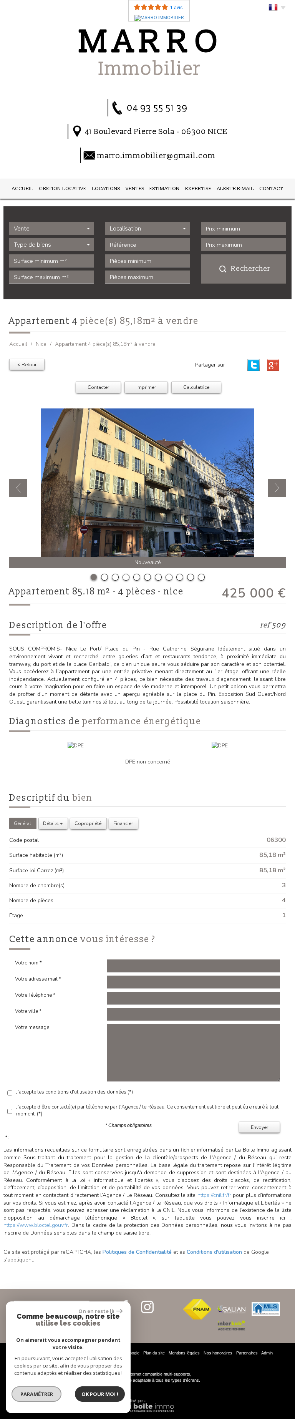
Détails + (53, 823)
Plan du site (154, 1353)
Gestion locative (62, 189)
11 (201, 577)
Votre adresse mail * (38, 979)
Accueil (22, 189)
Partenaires (247, 1353)
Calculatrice (196, 387)
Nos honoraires (218, 1353)
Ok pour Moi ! (99, 1394)
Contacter (98, 387)
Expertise (198, 189)
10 (190, 577)
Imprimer (146, 387)
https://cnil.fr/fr (214, 1195)
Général (22, 823)
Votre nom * (28, 962)
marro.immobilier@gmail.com (156, 156)
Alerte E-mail (235, 189)
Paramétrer (36, 1394)
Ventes (135, 189)
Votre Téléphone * (35, 995)
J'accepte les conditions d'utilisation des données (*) (74, 1092)
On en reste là (96, 1311)
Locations (106, 189)
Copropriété (88, 823)
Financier (123, 823)
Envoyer (259, 1127)
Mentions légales (184, 1353)
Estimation (164, 189)
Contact (271, 189)
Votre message (32, 1027)
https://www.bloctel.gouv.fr (35, 1225)
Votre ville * (28, 1011)
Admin (267, 1353)
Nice (41, 344)
